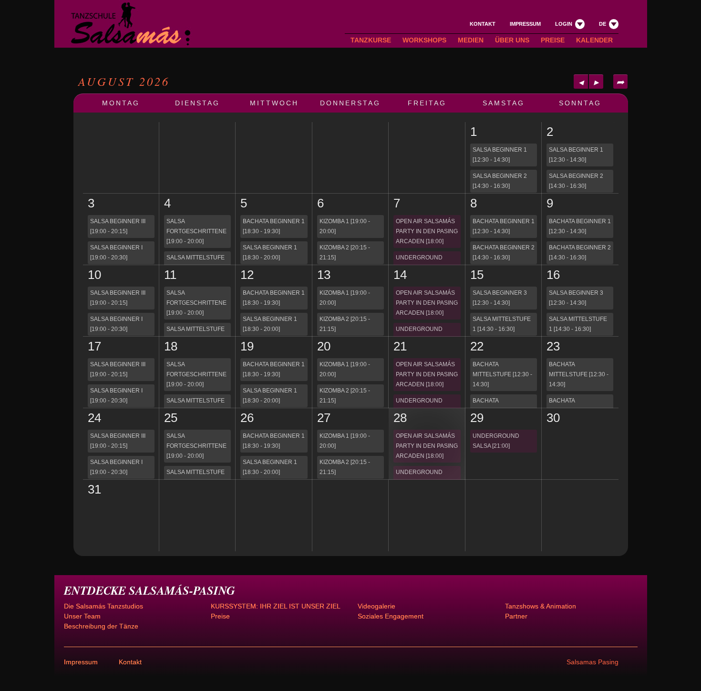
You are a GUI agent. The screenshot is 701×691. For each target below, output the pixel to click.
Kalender (594, 40)
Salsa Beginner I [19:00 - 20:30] (116, 252)
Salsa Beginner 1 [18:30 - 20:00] (270, 252)
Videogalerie (376, 606)
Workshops (424, 40)
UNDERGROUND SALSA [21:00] (419, 262)
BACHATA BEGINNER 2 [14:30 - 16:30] (504, 252)
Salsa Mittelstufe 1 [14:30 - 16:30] (502, 324)
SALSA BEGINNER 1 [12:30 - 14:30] (500, 154)
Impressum (525, 24)
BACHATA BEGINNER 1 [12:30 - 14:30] (504, 226)
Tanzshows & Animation (540, 606)
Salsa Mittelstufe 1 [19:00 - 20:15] (195, 262)
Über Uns (512, 40)
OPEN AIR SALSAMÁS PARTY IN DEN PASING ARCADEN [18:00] (427, 231)
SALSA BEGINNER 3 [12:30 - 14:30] (500, 297)
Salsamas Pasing (593, 662)
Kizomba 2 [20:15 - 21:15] (345, 252)
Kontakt (482, 24)
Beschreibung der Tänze (101, 626)
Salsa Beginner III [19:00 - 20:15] (117, 226)
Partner (516, 616)
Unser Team (82, 616)
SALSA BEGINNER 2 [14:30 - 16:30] (500, 181)
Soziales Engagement (390, 616)
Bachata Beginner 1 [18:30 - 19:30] (274, 226)
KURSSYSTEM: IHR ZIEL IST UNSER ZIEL (275, 606)
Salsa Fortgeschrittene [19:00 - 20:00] (196, 231)
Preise (553, 40)
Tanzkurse (370, 40)
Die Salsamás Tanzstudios (103, 606)
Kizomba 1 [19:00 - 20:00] (345, 226)
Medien (471, 40)
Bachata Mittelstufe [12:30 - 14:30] (502, 374)
